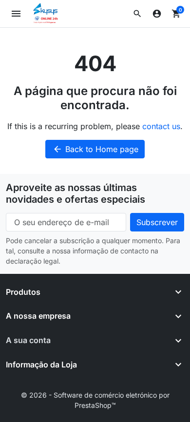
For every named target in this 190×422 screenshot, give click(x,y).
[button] (137, 13)
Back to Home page (95, 149)
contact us (161, 126)
